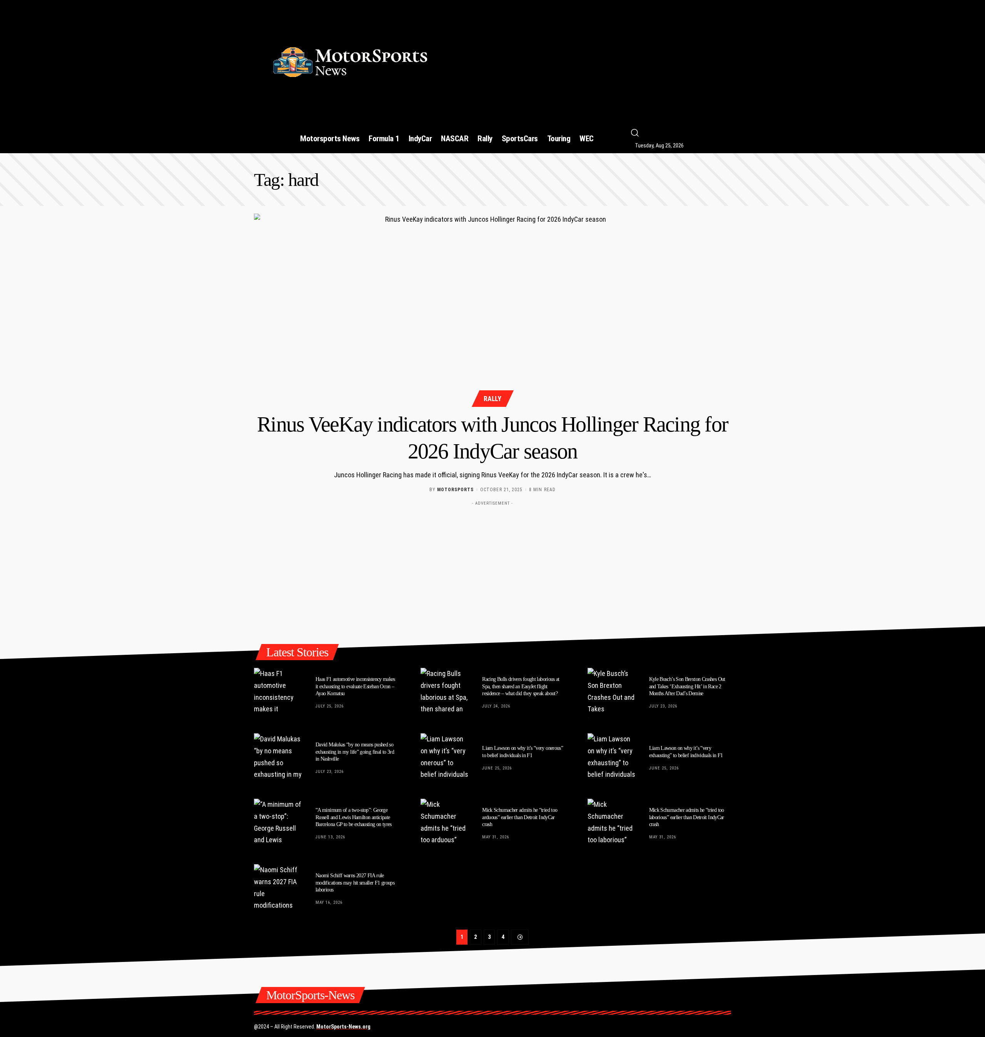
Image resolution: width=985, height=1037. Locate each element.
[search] (687, 132)
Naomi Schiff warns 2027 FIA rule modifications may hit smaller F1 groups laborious (355, 882)
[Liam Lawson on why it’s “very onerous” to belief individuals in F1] (446, 758)
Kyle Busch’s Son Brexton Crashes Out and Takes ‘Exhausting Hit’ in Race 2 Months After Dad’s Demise (687, 686)
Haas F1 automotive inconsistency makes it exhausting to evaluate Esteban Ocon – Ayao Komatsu (355, 686)
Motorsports (455, 489)
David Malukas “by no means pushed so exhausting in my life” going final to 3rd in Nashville (355, 751)
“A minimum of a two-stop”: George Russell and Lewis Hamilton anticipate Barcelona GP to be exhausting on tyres (354, 817)
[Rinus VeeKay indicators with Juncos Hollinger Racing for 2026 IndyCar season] (492, 309)
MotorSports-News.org (343, 1027)
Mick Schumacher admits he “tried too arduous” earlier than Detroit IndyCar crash (519, 817)
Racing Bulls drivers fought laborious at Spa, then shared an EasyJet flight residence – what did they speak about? (520, 686)
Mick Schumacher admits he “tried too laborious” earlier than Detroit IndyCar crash (686, 817)
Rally (492, 399)
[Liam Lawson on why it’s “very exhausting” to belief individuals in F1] (613, 758)
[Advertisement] (590, 58)
